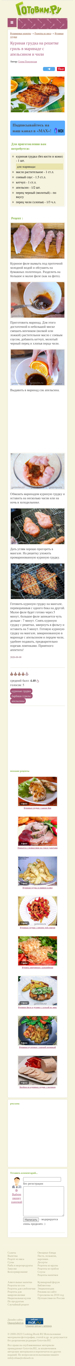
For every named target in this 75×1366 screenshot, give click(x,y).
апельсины (18, 701)
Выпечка (13, 1255)
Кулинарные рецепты (20, 33)
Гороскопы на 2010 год (51, 1294)
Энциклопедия (46, 1288)
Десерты (42, 1262)
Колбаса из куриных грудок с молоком (38, 1087)
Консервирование (18, 1271)
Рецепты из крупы (48, 1265)
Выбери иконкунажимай (16, 1196)
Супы (11, 1262)
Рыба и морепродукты (20, 1265)
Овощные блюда (47, 1252)
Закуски (12, 1268)
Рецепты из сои (16, 1285)
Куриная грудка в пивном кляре (38, 887)
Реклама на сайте (47, 1291)
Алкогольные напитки (20, 1282)
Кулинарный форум (49, 1282)
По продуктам (16, 1301)
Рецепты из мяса (43, 33)
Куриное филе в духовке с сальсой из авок (37, 1007)
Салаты (12, 1252)
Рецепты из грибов (48, 1268)
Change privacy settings (39, 1325)
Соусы (41, 1271)
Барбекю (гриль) (21, 696)
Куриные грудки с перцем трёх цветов (37, 927)
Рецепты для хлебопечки (21, 1288)
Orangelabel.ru (16, 1322)
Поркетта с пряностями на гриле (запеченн (38, 847)
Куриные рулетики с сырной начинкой (37, 1047)
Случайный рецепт (18, 1304)
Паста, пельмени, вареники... (47, 1257)
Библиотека (44, 1285)
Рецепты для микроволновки (16, 1293)
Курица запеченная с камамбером (37, 967)
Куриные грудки (21, 691)
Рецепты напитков (48, 1274)
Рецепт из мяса (16, 1259)
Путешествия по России (51, 1298)
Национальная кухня (19, 1298)
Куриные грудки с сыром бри (37, 808)
